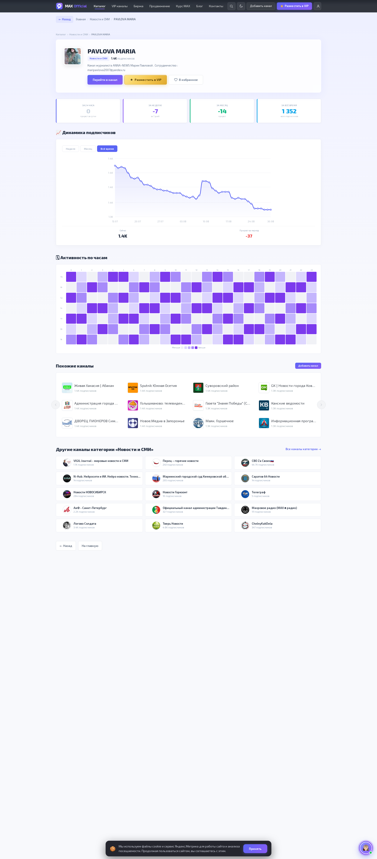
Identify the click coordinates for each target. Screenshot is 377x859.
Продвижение (159, 6)
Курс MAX (183, 6)
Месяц (88, 148)
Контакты (216, 6)
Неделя (70, 148)
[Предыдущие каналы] (55, 404)
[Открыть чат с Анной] (366, 848)
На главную (90, 546)
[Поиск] (231, 6)
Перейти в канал (105, 80)
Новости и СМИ (100, 19)
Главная (81, 19)
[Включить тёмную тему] (241, 6)
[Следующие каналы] (321, 404)
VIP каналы (120, 6)
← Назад (64, 19)
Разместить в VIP (148, 80)
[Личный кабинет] (317, 6)
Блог (199, 6)
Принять (255, 848)
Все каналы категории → (303, 449)
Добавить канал (308, 365)
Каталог (100, 6)
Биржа (138, 6)
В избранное (188, 80)
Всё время (107, 148)
